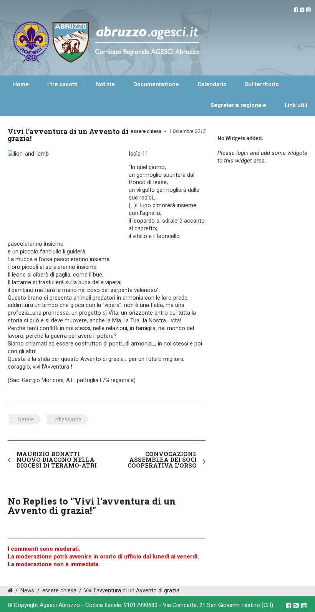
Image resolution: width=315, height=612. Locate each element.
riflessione (68, 419)
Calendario (212, 84)
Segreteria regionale (238, 105)
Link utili (296, 105)
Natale (26, 419)
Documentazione (156, 84)
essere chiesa (146, 131)
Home (21, 84)
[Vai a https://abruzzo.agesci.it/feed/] (302, 9)
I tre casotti (62, 84)
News (27, 590)
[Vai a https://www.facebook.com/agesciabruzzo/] (296, 9)
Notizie (105, 84)
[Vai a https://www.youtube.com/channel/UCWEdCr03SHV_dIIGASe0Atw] (308, 9)
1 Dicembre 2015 (187, 131)
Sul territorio (262, 84)
